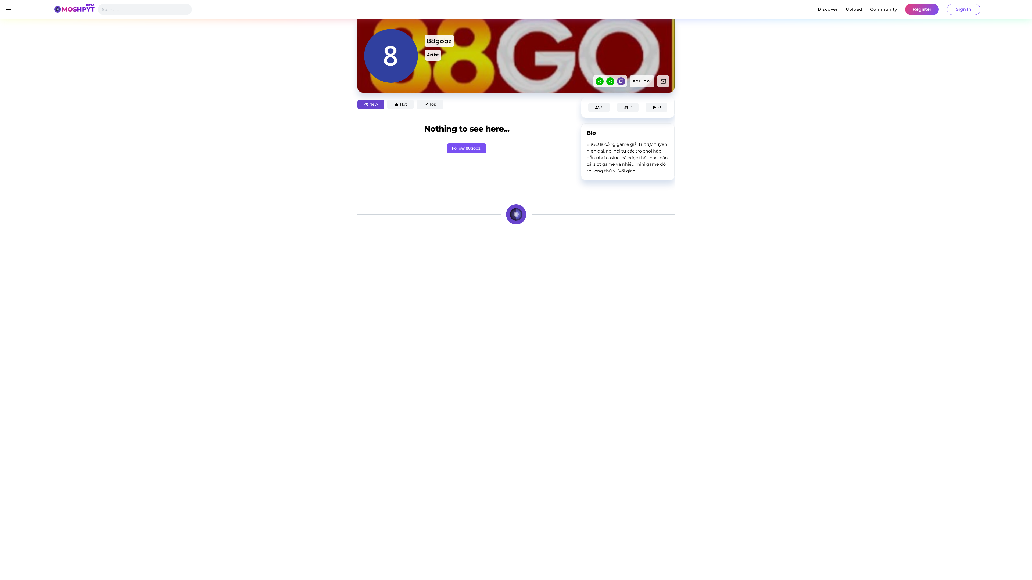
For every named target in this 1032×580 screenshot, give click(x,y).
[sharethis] (600, 81)
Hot (403, 104)
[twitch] (621, 81)
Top (432, 104)
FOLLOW (642, 81)
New (373, 104)
